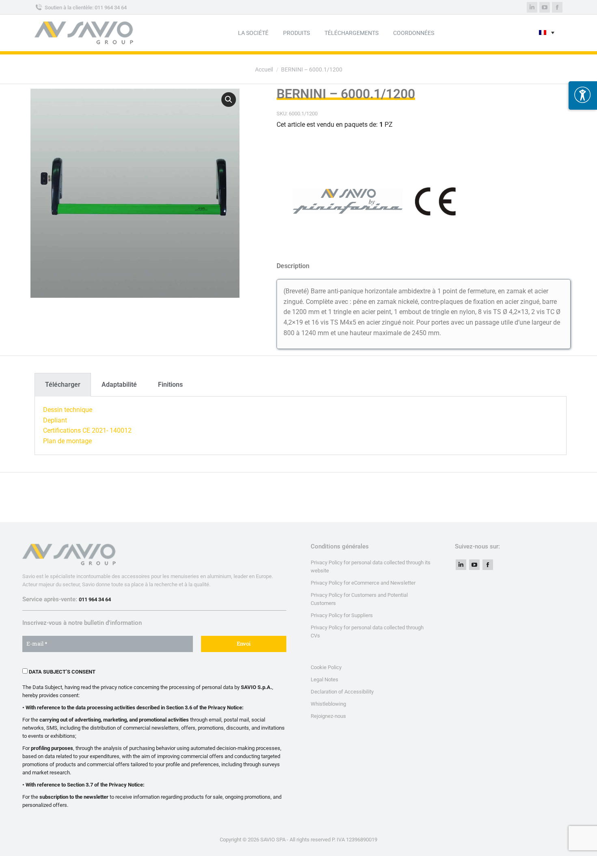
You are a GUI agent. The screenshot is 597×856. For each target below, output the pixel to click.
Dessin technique (67, 410)
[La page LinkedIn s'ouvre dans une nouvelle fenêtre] (532, 7)
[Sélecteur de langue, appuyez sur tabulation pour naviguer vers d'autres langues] (546, 33)
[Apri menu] (583, 95)
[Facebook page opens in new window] (487, 564)
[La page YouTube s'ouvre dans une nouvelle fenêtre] (544, 7)
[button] (228, 99)
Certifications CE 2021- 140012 (87, 430)
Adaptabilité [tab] (119, 384)
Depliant (55, 420)
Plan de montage (67, 441)
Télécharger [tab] (62, 384)
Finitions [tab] (170, 384)
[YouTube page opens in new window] (474, 564)
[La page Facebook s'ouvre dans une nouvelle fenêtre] (557, 7)
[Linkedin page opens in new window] (461, 564)
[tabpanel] (301, 426)
